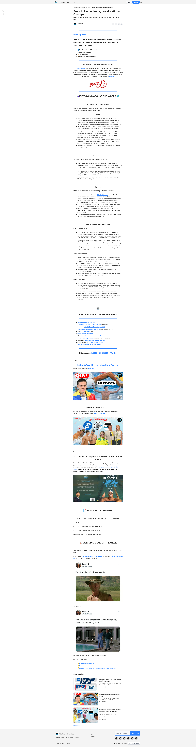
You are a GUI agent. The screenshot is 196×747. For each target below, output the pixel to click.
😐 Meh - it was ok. (82, 666)
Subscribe (136, 2)
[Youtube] (124, 738)
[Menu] (141, 2)
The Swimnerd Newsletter (79, 7)
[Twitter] (116, 738)
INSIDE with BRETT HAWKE (103, 353)
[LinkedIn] (120, 738)
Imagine (111, 76)
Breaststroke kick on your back (86, 322)
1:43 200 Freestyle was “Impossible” (94, 327)
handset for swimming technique (94, 335)
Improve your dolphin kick (85, 338)
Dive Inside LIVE (99, 413)
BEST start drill (84, 331)
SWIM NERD (81, 23)
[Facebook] (132, 738)
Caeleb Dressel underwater (85, 333)
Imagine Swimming (80, 68)
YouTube (91, 368)
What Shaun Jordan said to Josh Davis (88, 329)
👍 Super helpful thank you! (85, 663)
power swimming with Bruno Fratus (95, 340)
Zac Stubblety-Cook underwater (92, 556)
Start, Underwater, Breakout (95, 342)
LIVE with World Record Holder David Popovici (98, 365)
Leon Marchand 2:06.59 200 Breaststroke (89, 344)
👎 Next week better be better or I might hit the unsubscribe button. (96, 668)
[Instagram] (136, 738)
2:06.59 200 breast (102, 195)
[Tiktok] (128, 738)
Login (129, 2)
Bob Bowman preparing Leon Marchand (89, 324)
